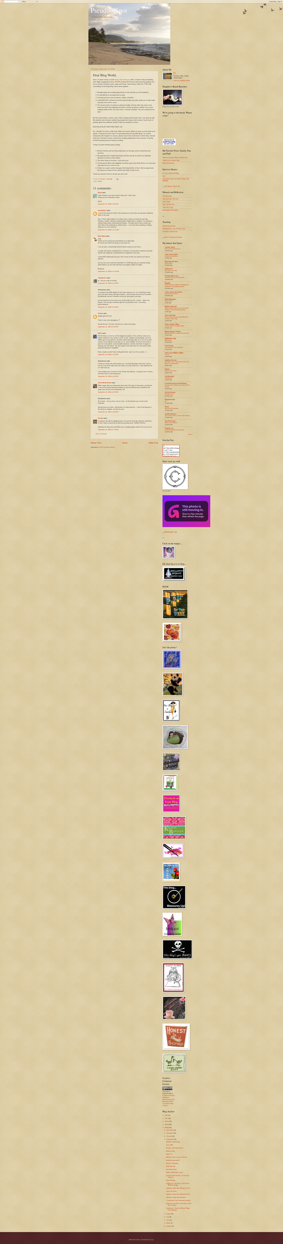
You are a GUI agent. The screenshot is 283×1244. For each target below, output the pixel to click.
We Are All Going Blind (171, 408)
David (100, 192)
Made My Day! (170, 1166)
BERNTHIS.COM (170, 338)
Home (124, 443)
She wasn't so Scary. (171, 270)
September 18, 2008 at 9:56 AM (108, 204)
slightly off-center (171, 360)
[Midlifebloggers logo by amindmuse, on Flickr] (170, 532)
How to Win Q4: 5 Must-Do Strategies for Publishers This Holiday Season (177, 285)
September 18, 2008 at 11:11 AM (108, 230)
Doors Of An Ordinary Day (172, 249)
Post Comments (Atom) (107, 447)
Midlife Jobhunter (171, 306)
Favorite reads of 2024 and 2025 (174, 277)
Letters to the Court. (171, 371)
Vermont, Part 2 (169, 394)
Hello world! (168, 301)
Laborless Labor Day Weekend (176, 1197)
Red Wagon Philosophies (171, 210)
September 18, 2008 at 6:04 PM (108, 307)
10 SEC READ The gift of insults (174, 326)
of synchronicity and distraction (176, 383)
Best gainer (168, 340)
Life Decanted (169, 376)
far (165, 401)
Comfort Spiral (170, 247)
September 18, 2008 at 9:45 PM (108, 412)
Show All (190, 434)
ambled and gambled (171, 256)
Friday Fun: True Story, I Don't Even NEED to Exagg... (177, 1184)
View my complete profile (182, 80)
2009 (166, 1124)
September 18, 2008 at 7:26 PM (108, 354)
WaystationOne (170, 399)
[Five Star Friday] (186, 526)
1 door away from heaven (173, 292)
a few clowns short (171, 254)
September (170, 1139)
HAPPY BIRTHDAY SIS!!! (174, 1172)
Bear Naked (102, 236)
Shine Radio (168, 263)
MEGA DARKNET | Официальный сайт (177, 333)
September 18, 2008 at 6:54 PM (108, 327)
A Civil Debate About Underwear (174, 430)
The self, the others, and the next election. (177, 415)
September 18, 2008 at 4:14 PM (108, 283)
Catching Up (168, 378)
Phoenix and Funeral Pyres (174, 1148)
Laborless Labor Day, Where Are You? (178, 1188)
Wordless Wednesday (173, 1142)
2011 (166, 1118)
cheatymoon (102, 278)
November (169, 1133)
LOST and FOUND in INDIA (174, 353)
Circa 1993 (169, 1145)
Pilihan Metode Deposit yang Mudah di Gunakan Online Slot (176, 318)
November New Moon (171, 294)
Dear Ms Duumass (168, 163)
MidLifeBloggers (170, 299)
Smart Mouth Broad (104, 383)
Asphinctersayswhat (169, 226)
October (169, 1136)
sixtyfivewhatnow (171, 414)
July (168, 1217)
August (168, 1214)
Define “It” (169, 1154)
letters (100, 181)
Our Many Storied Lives (170, 231)
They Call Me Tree (168, 204)
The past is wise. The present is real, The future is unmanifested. (177, 362)
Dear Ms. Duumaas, (172, 1163)
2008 (166, 1127)
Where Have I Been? (171, 422)
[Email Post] (117, 179)
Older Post (153, 443)
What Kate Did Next (171, 261)
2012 (166, 1115)
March (168, 1223)
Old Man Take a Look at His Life (176, 1157)
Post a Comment (101, 434)
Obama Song (170, 1151)
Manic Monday (170, 1180)
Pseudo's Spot (109, 10)
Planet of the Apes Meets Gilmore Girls (175, 157)
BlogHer (167, 283)
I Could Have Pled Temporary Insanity (178, 1200)
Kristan (100, 313)
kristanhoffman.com (172, 276)
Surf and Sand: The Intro (170, 199)
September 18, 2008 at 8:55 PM (108, 392)
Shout (167, 407)
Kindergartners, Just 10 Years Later (174, 229)
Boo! (164, 176)
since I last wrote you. (122, 79)
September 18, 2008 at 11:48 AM (108, 271)
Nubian (167, 369)
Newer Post (96, 443)
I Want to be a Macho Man (171, 160)
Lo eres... (167, 354)
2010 (166, 1121)
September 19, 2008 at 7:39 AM (108, 429)
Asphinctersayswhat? (173, 1160)
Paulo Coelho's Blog (172, 324)
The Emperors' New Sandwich (174, 347)
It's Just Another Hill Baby (171, 173)
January (169, 1226)
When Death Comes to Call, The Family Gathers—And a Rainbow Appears (176, 309)
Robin (100, 333)
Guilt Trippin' (166, 201)
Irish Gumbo (169, 346)
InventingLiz (102, 210)
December (169, 1130)
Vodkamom (169, 269)
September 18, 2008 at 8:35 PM (108, 376)
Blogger (151, 1239)
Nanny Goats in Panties (173, 331)
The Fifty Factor (170, 421)
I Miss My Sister (168, 207)
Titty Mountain (167, 196)
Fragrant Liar (169, 428)
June (168, 1220)
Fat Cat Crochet (170, 392)
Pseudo (100, 418)
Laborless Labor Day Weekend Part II (178, 1194)
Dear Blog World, (171, 1169)
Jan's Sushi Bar (170, 315)
